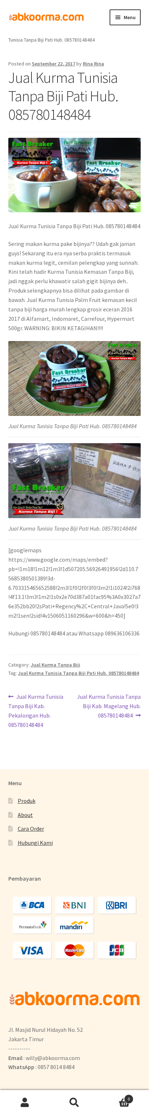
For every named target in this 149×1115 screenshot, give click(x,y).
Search (74, 1102)
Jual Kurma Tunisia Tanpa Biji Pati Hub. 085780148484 (78, 673)
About (25, 814)
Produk (26, 800)
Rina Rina (93, 63)
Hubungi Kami (35, 842)
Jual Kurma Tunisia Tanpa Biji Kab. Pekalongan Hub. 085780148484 (36, 710)
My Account (25, 1102)
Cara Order (31, 828)
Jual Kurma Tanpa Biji (55, 664)
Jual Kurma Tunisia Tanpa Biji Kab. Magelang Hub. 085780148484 (109, 706)
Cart (114, 1096)
